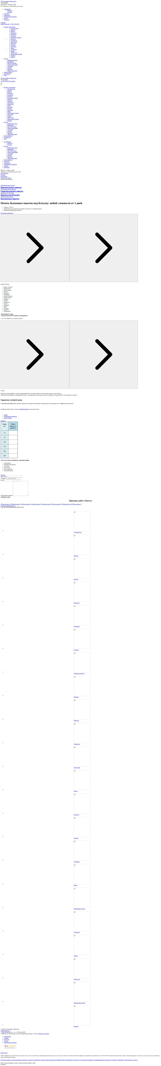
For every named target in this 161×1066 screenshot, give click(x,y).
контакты (6, 19)
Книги (13, 57)
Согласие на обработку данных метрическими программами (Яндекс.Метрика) (50, 1060)
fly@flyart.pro (4, 173)
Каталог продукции (9, 27)
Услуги (6, 58)
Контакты (7, 167)
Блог (5, 75)
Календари (14, 42)
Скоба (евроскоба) (12, 64)
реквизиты (7, 15)
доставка (6, 13)
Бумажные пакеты (16, 37)
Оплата (6, 166)
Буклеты (13, 36)
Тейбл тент (14, 52)
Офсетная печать (12, 71)
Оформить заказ (5, 497)
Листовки (13, 46)
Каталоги (13, 43)
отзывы (6, 1038)
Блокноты (13, 33)
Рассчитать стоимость (7, 213)
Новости (9, 10)
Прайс (6, 415)
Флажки (13, 55)
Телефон (3, 478)
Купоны (13, 45)
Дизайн (9, 67)
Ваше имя (3, 476)
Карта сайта (4, 1053)
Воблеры (9, 101)
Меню (12, 48)
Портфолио (7, 74)
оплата (6, 18)
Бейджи (13, 30)
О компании (7, 141)
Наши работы (8, 418)
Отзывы (9, 12)
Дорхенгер (14, 40)
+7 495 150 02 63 (5, 81)
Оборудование (8, 72)
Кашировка (10, 61)
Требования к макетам (10, 164)
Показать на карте (44, 1033)
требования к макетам (10, 16)
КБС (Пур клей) (12, 63)
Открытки (14, 49)
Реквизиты (7, 163)
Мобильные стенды (13, 113)
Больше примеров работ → (8, 505)
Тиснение (10, 66)
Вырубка (9, 69)
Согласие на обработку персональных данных (124, 1060)
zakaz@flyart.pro (23, 409)
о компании (7, 9)
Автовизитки (14, 28)
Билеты (13, 31)
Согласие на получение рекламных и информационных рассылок (92, 1060)
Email (2, 480)
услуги (6, 1041)
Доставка (6, 161)
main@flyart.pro (5, 24)
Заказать (3, 22)
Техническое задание (7, 495)
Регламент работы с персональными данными (14, 1060)
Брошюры (13, 34)
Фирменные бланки (16, 54)
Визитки (13, 39)
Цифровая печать (12, 60)
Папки (13, 51)
